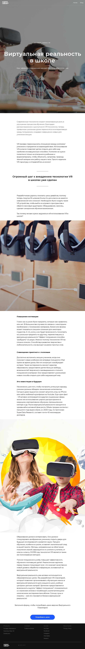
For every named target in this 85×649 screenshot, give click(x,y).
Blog (81, 2)
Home (75, 2)
